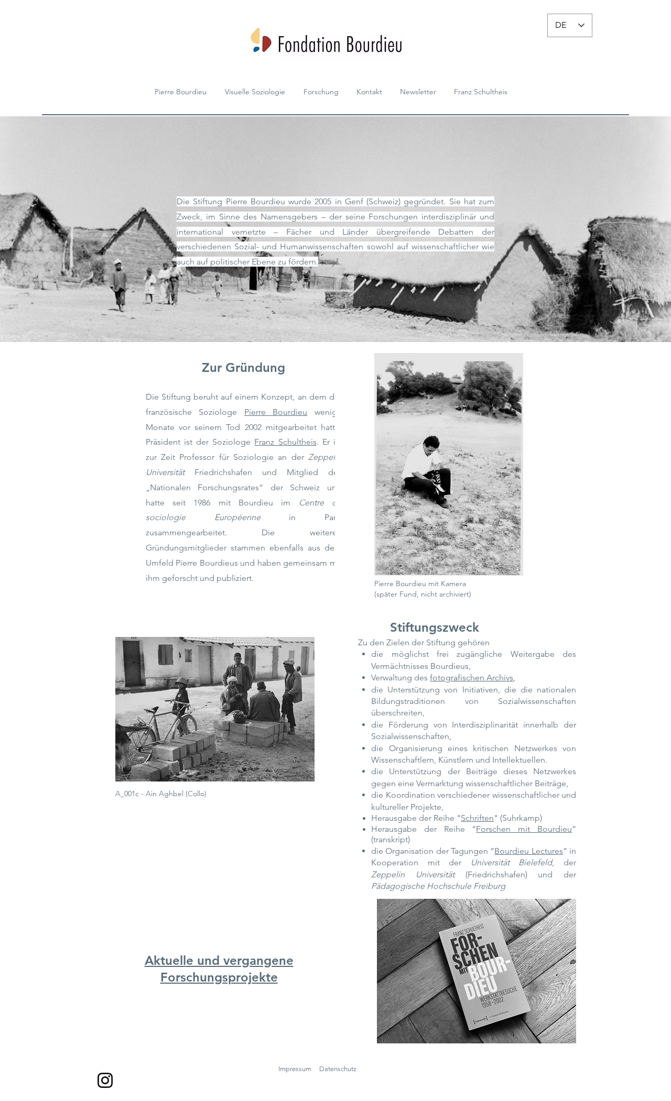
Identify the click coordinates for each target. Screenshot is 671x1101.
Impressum (294, 1069)
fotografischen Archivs (471, 677)
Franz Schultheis (285, 442)
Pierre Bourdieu (276, 412)
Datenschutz (337, 1069)
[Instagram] (105, 1080)
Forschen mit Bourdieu (524, 829)
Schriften (477, 818)
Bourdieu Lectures (528, 851)
